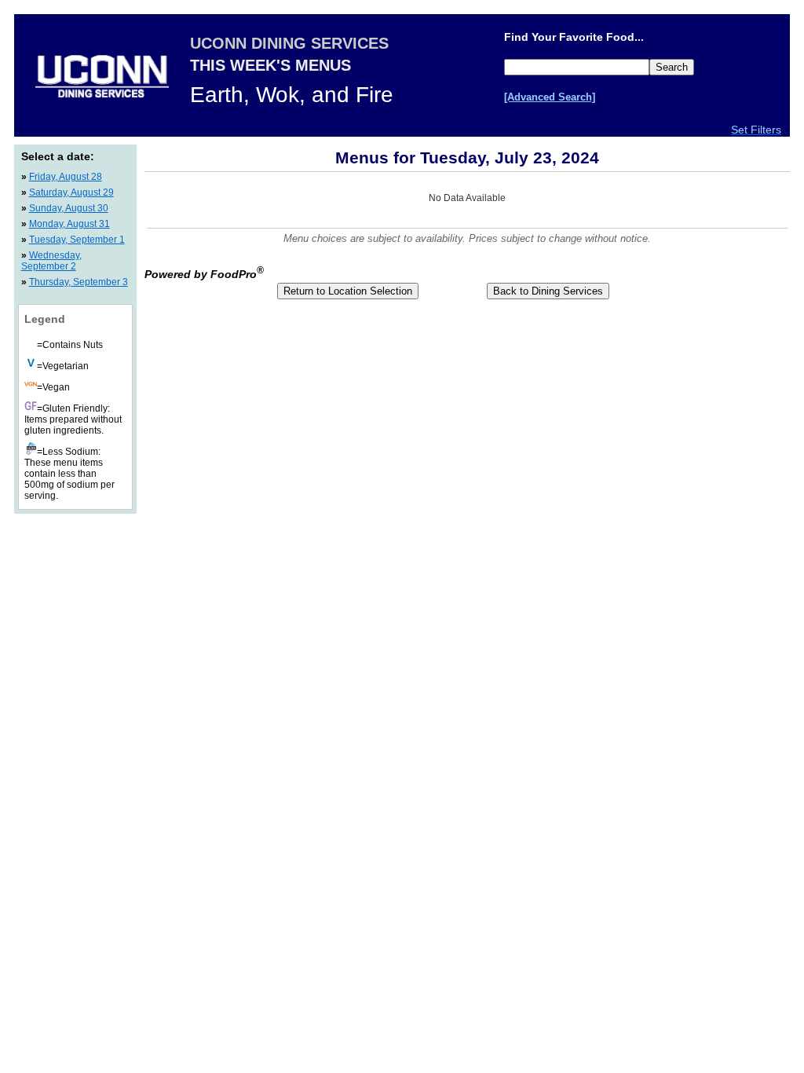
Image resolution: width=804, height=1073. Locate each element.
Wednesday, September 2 (51, 261)
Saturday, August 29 (71, 192)
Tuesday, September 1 (77, 239)
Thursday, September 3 (78, 281)
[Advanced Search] (549, 97)
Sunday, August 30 (68, 208)
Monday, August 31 (69, 223)
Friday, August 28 (65, 176)
